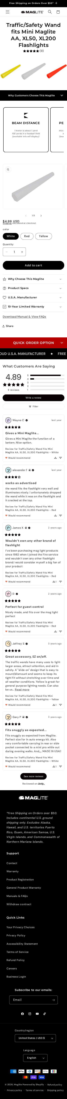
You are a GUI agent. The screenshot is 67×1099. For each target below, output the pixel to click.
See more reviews (33, 776)
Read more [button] (22, 689)
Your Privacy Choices (21, 927)
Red (26, 236)
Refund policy (54, 1084)
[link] (33, 51)
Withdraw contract (19, 904)
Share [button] (9, 326)
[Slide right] (41, 215)
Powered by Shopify (33, 1084)
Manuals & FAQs (17, 896)
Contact (12, 863)
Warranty (13, 871)
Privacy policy (14, 1090)
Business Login (16, 976)
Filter (35, 406)
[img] (27, 420)
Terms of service (35, 1090)
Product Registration (20, 879)
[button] (7, 12)
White (11, 236)
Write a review (33, 397)
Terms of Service (18, 952)
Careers (12, 968)
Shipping (7, 223)
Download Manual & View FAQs (24, 316)
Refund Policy (16, 960)
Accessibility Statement (22, 944)
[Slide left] (25, 215)
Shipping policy (55, 1090)
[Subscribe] (53, 1000)
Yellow (43, 236)
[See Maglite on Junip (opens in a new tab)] (41, 783)
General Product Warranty (24, 887)
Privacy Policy (16, 935)
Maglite (18, 1084)
